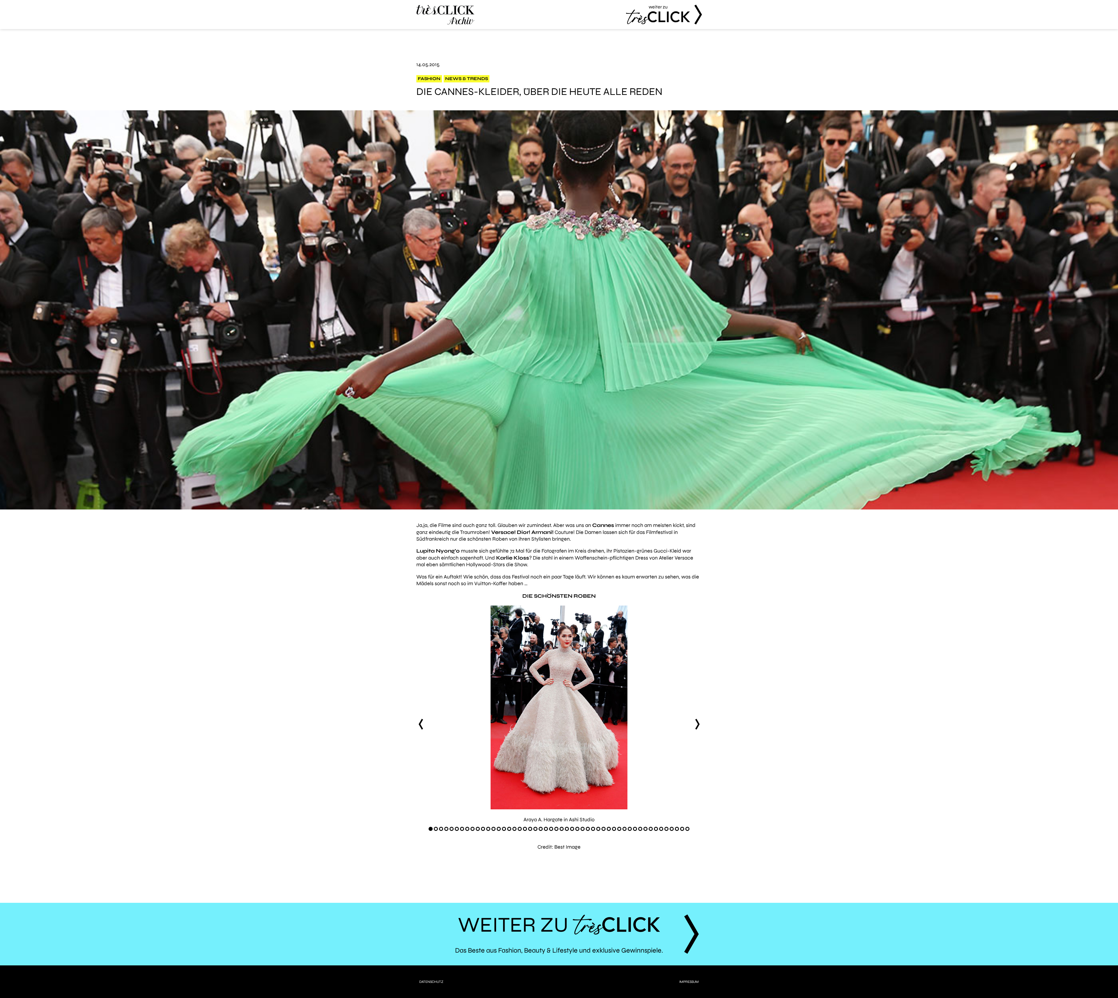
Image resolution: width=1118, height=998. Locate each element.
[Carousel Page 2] (436, 829)
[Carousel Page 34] (604, 829)
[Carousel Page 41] (640, 829)
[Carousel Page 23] (546, 829)
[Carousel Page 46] (666, 829)
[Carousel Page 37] (619, 829)
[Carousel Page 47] (672, 829)
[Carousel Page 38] (624, 829)
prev (420, 724)
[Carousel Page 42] (645, 829)
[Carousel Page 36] (614, 829)
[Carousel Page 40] (635, 829)
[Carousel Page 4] (446, 829)
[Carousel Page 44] (656, 829)
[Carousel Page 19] (525, 829)
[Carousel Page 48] (677, 829)
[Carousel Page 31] (588, 829)
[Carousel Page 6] (457, 829)
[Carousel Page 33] (598, 829)
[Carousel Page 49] (682, 829)
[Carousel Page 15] (504, 829)
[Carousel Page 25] (556, 829)
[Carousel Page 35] (609, 829)
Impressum (689, 982)
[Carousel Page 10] (478, 829)
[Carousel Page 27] (567, 829)
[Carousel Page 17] (514, 829)
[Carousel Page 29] (577, 829)
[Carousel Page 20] (530, 829)
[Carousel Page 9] (472, 829)
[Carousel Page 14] (499, 829)
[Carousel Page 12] (488, 829)
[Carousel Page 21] (535, 829)
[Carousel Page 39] (630, 829)
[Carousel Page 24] (551, 829)
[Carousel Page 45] (661, 829)
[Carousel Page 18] (520, 829)
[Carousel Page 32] (593, 829)
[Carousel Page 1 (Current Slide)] (431, 829)
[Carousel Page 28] (572, 829)
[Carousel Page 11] (483, 829)
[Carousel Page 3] (441, 829)
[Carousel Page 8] (467, 829)
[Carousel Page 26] (562, 829)
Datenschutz (431, 982)
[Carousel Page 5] (452, 829)
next (697, 724)
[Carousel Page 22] (541, 829)
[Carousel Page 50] (687, 829)
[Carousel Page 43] (651, 829)
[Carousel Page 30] (583, 829)
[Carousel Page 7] (462, 829)
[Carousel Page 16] (509, 829)
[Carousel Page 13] (493, 829)
